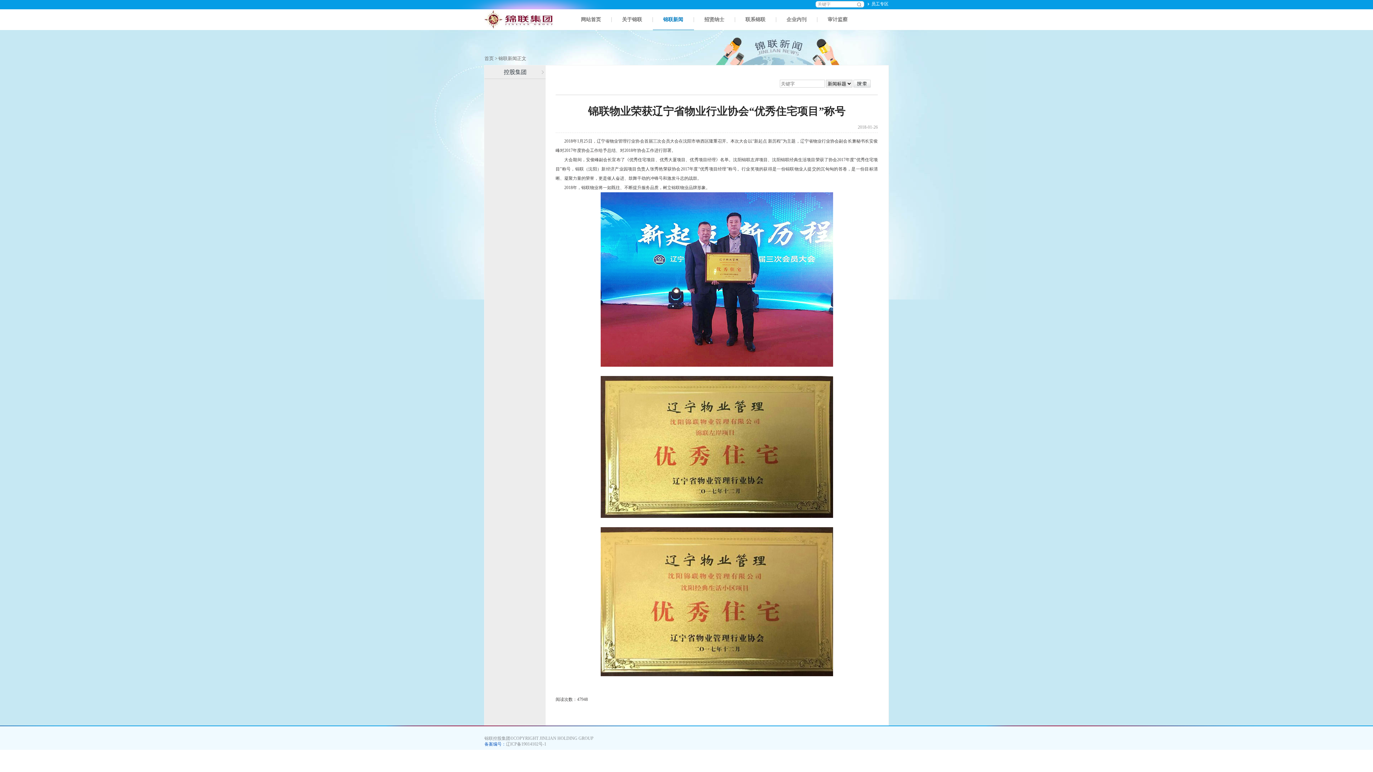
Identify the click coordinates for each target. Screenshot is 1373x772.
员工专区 (880, 3)
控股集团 (515, 72)
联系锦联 (755, 19)
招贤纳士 (714, 19)
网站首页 (591, 19)
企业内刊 (797, 19)
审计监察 (838, 19)
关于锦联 (632, 19)
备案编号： (515, 744)
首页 (489, 58)
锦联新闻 (673, 19)
